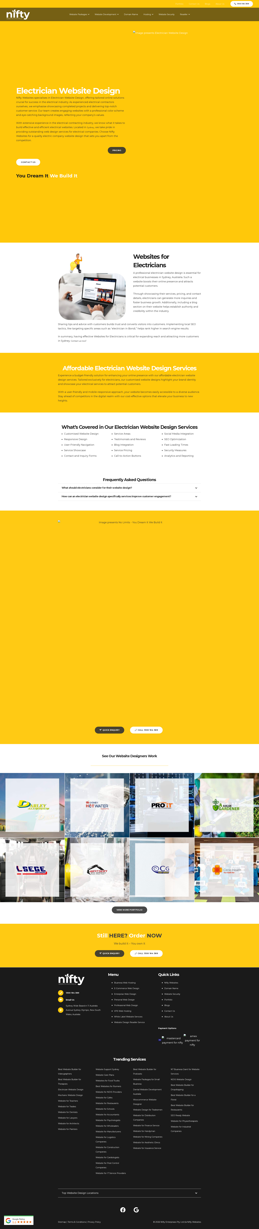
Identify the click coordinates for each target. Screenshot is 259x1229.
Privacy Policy (94, 1222)
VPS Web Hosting (122, 1011)
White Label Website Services (128, 1016)
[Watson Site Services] (97, 870)
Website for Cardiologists (107, 1157)
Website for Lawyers (67, 1118)
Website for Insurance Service (147, 1148)
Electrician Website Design (70, 1089)
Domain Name (171, 988)
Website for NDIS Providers (109, 1092)
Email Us (70, 1000)
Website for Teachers (68, 1101)
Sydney (90, 127)
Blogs (167, 1005)
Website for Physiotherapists (184, 1121)
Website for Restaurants (107, 1103)
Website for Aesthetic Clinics (146, 1142)
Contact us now (78, 341)
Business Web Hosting (125, 983)
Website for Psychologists (108, 1120)
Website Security (172, 994)
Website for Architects (68, 1123)
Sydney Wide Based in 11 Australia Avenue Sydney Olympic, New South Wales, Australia (83, 1010)
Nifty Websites (171, 983)
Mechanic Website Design (70, 1095)
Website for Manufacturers (108, 1131)
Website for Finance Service (146, 1125)
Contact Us (169, 1011)
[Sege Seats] (32, 870)
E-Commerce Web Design (126, 988)
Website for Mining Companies (147, 1137)
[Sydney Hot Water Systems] (97, 805)
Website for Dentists (67, 1112)
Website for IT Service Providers (111, 1173)
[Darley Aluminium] (32, 805)
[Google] (136, 1210)
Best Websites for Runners (108, 1086)
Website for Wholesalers (107, 1126)
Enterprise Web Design (125, 994)
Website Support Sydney (107, 1069)
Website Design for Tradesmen (147, 1110)
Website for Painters (67, 1129)
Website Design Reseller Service (129, 1022)
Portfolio (168, 1000)
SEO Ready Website (180, 1115)
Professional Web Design (126, 1005)
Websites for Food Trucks (108, 1080)
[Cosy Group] (162, 870)
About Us (168, 1016)
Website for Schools (105, 1109)
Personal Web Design (124, 1000)
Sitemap (62, 1222)
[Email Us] (62, 999)
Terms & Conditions (77, 1222)
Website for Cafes (104, 1097)
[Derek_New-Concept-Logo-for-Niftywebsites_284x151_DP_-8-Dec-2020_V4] (18, 14)
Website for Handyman (144, 1131)
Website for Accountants (107, 1114)
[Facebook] (123, 1210)
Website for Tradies (67, 1106)
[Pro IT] (162, 805)
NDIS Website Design (181, 1079)
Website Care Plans (105, 1075)
